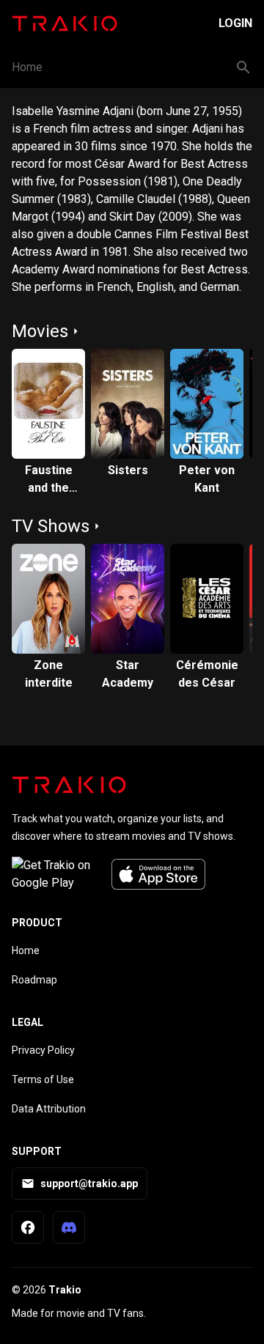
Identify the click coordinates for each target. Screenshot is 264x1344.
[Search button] (243, 67)
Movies (40, 331)
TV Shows (50, 526)
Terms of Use (43, 1079)
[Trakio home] (69, 785)
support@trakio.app (89, 1183)
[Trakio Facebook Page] (28, 1227)
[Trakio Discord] (69, 1227)
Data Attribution (49, 1109)
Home (27, 67)
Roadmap (34, 980)
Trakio (64, 1290)
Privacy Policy (43, 1050)
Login (235, 23)
